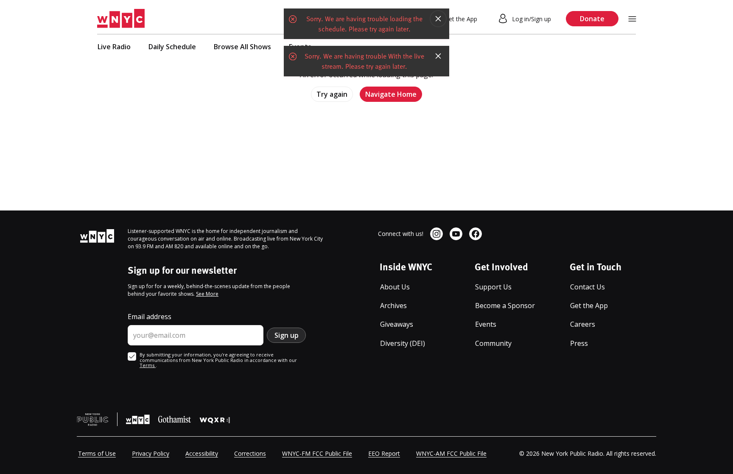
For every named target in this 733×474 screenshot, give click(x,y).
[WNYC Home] (121, 18)
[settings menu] (632, 19)
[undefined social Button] (436, 233)
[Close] (438, 19)
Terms (148, 365)
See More (207, 293)
